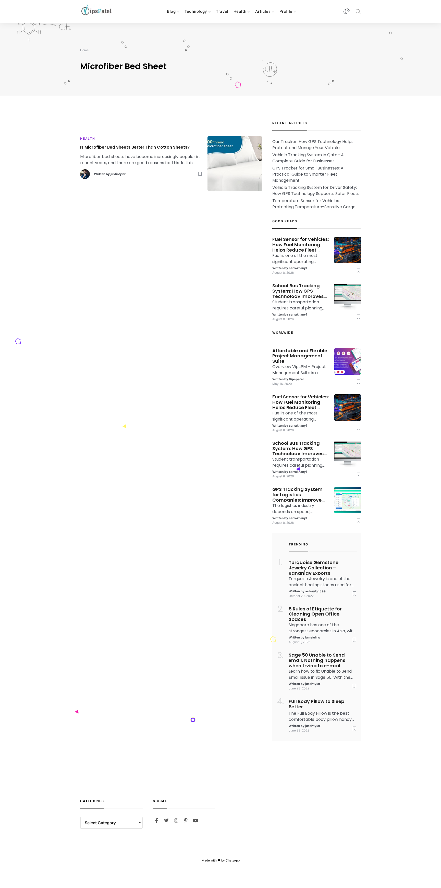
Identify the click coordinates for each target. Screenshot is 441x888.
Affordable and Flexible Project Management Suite (299, 355)
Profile (285, 11)
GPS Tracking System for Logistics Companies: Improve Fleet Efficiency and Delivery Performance (297, 494)
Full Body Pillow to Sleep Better (316, 704)
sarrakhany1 (298, 268)
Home (84, 50)
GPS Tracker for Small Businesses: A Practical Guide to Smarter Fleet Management (308, 174)
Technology (196, 11)
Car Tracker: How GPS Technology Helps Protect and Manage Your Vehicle (312, 145)
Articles (263, 11)
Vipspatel (296, 379)
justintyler (118, 174)
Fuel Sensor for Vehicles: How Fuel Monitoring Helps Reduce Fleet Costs (300, 244)
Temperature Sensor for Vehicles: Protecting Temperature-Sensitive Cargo (314, 204)
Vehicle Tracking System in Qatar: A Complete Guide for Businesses (308, 158)
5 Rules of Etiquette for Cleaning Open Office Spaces (315, 613)
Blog (171, 11)
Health (240, 11)
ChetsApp (233, 860)
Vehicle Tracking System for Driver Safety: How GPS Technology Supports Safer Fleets (315, 191)
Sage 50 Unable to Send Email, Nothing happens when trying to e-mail (317, 659)
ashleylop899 (315, 591)
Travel (222, 11)
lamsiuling (312, 637)
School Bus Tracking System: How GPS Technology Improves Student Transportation (300, 290)
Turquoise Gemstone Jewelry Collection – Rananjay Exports (313, 567)
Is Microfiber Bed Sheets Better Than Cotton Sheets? (135, 147)
